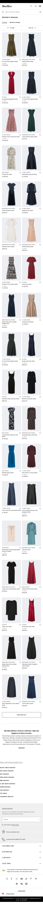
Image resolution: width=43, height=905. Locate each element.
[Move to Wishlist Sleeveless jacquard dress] (40, 173)
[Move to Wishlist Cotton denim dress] (40, 702)
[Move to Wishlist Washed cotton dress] (20, 245)
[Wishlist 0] (31, 6)
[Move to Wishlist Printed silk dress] (20, 173)
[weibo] (36, 879)
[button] (10, 28)
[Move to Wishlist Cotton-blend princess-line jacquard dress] (40, 509)
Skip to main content (7, 1)
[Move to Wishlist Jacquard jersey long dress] (40, 433)
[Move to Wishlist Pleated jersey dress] (20, 471)
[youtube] (21, 879)
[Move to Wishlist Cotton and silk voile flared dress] (20, 509)
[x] (17, 879)
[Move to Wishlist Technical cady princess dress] (20, 397)
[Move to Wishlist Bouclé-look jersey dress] (40, 397)
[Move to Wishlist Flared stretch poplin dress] (40, 587)
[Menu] (40, 6)
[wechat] (21, 884)
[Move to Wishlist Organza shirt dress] (40, 209)
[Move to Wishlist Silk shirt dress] (40, 548)
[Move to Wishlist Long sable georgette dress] (20, 97)
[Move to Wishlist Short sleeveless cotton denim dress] (20, 702)
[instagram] (7, 879)
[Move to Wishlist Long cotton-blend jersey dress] (20, 587)
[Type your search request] (40, 12)
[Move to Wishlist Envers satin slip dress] (40, 359)
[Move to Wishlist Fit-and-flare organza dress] (20, 60)
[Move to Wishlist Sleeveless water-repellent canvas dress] (40, 662)
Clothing (4, 22)
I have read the (11, 825)
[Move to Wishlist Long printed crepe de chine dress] (20, 433)
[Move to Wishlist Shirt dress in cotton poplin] (40, 471)
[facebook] (12, 879)
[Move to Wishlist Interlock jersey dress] (20, 209)
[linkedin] (26, 884)
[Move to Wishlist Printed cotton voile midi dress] (20, 135)
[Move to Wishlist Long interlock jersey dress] (40, 135)
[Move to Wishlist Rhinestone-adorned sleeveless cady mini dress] (20, 548)
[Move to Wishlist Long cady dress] (40, 282)
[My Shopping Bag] (35, 6)
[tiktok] (26, 879)
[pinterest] (31, 879)
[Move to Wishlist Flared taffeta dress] (40, 60)
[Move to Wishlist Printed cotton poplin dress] (20, 282)
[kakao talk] (17, 884)
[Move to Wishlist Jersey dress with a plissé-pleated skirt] (20, 320)
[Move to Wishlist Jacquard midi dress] (40, 320)
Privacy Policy (15, 825)
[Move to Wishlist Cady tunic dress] (20, 625)
